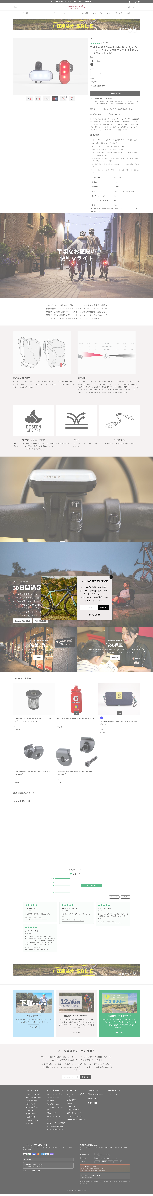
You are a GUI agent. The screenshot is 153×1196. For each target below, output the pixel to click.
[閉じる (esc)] (111, 577)
